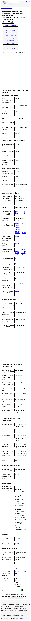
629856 (17, 224)
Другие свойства (10, 48)
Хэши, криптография (10, 35)
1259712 (17, 225)
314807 (23, 254)
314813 (17, 254)
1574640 (17, 227)
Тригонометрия (10, 33)
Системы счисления (10, 25)
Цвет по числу (11, 43)
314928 (17, 543)
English (28, 1)
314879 (23, 251)
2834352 (24, 233)
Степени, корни (10, 30)
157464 (17, 244)
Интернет (10, 45)
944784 (23, 224)
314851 (17, 253)
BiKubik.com (16, 602)
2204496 (17, 231)
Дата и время (10, 40)
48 (16, 573)
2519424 (17, 233)
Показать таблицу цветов (15, 598)
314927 (17, 249)
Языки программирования (10, 38)
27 (16, 258)
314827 (23, 253)
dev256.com (24, 618)
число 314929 (19, 284)
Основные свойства (10, 27)
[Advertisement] (15, 71)
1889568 (17, 229)
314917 (23, 249)
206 (25, 571)
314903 (17, 251)
